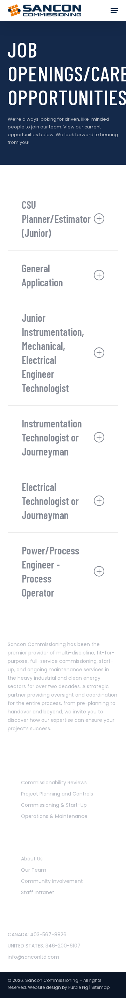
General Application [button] (42, 275)
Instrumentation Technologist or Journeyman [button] (52, 437)
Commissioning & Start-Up (54, 805)
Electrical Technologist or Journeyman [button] (50, 500)
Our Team (33, 869)
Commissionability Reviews (54, 782)
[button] (114, 10)
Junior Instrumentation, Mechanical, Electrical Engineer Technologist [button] (53, 352)
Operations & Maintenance (54, 816)
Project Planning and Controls (57, 793)
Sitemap (100, 987)
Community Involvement (52, 881)
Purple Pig (78, 987)
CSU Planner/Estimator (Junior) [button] (56, 218)
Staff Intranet (37, 892)
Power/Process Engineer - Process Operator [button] (50, 571)
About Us (32, 858)
